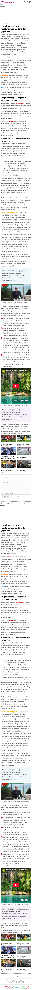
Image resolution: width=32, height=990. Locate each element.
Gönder (6, 496)
